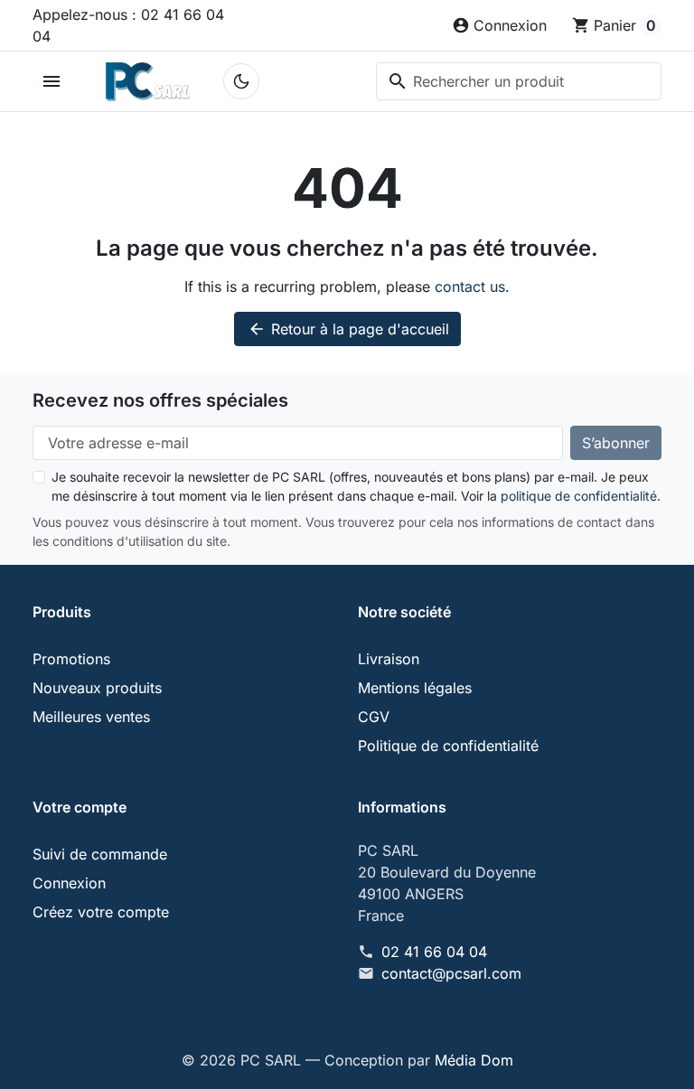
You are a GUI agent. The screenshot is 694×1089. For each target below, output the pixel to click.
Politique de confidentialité (448, 746)
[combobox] (518, 81)
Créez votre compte (101, 912)
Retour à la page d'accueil (348, 329)
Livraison (388, 659)
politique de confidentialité (579, 495)
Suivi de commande (100, 854)
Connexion (69, 883)
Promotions (71, 659)
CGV (373, 717)
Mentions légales (415, 688)
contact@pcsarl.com (451, 973)
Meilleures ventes (91, 717)
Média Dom (474, 1060)
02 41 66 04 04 (434, 952)
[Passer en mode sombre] (241, 81)
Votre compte (80, 807)
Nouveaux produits (97, 688)
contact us (470, 286)
